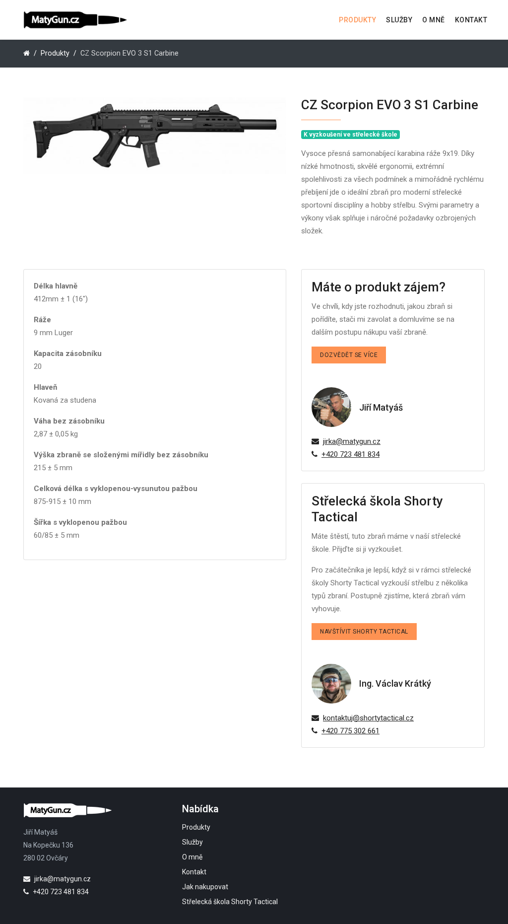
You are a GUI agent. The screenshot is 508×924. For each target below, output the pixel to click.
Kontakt (471, 20)
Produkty (357, 20)
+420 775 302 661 (350, 730)
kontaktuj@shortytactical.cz (368, 717)
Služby (399, 20)
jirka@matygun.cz (352, 441)
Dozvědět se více (349, 355)
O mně (433, 20)
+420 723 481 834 (350, 454)
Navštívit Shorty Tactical (364, 631)
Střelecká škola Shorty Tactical (230, 902)
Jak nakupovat (205, 887)
